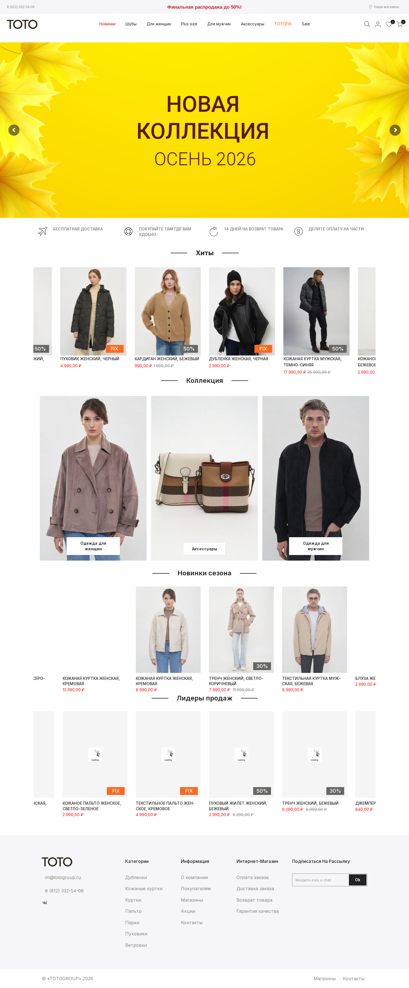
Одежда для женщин (93, 546)
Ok (357, 879)
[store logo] (22, 24)
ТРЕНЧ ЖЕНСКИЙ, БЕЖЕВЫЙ (237, 803)
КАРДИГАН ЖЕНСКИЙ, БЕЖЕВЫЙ (167, 358)
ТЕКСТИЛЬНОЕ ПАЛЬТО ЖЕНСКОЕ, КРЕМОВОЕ (92, 806)
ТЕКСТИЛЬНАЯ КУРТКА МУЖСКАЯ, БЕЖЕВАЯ (311, 681)
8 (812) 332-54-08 (21, 7)
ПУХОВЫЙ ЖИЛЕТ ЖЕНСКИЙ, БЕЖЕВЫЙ (165, 806)
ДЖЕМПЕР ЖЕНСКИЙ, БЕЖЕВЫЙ (314, 803)
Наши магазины (386, 7)
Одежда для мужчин (316, 546)
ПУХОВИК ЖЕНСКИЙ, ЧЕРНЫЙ (89, 358)
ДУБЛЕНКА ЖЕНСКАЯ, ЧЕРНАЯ (238, 358)
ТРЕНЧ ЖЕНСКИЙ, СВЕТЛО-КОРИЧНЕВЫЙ (236, 681)
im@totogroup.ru (63, 877)
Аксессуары (204, 548)
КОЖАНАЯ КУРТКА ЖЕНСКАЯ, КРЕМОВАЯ (91, 681)
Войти (378, 24)
